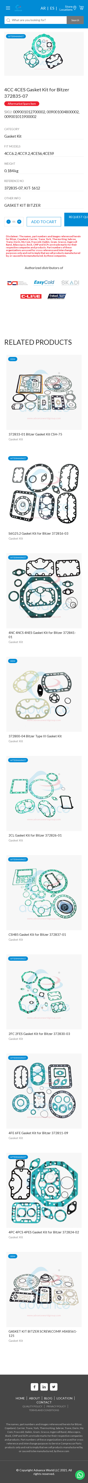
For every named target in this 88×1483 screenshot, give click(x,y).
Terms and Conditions (44, 1410)
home (20, 1398)
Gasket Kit (16, 439)
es (52, 8)
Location (64, 1398)
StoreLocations (66, 8)
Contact (44, 1402)
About (34, 1398)
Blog (48, 1398)
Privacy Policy (56, 1406)
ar (43, 8)
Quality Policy (32, 1406)
